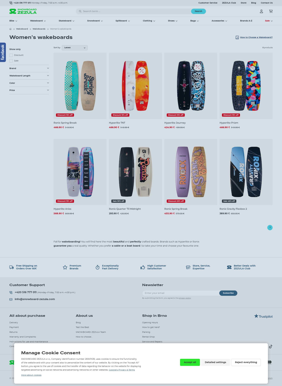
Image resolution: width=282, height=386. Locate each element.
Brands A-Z (246, 21)
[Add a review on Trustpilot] (263, 317)
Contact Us (267, 3)
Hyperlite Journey (175, 122)
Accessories (218, 21)
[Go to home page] (10, 28)
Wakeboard (36, 21)
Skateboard (65, 21)
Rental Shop (148, 337)
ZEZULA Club (229, 3)
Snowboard (93, 21)
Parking (146, 332)
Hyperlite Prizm (229, 122)
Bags (193, 21)
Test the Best (82, 327)
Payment (14, 327)
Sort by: (57, 48)
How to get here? (151, 327)
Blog (253, 3)
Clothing (147, 21)
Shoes (171, 21)
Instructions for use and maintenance (28, 342)
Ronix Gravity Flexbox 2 (233, 208)
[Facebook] (3, 52)
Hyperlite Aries (62, 208)
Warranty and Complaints (22, 337)
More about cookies (31, 375)
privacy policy (185, 298)
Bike (11, 21)
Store (243, 3)
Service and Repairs (152, 342)
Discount (19, 55)
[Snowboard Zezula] (23, 11)
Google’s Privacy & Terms (122, 370)
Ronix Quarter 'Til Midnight (125, 208)
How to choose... (84, 337)
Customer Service (207, 3)
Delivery (13, 323)
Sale (267, 21)
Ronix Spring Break (65, 122)
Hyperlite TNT (117, 122)
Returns (13, 332)
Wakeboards (39, 29)
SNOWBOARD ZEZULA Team (91, 332)
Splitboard (121, 21)
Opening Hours (150, 323)
